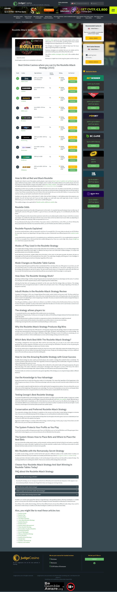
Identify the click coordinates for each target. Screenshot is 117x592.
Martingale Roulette (23, 530)
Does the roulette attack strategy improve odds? (28, 494)
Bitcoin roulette (50, 202)
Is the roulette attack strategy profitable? (26, 477)
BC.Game (23, 120)
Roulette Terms (22, 523)
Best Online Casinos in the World (38, 17)
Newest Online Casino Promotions (48, 17)
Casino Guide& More (68, 16)
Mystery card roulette (24, 542)
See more (72, 78)
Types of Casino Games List (28, 17)
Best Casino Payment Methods (79, 17)
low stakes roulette (51, 184)
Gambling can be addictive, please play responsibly (58, 579)
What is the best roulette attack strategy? (26, 487)
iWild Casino (24, 111)
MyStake (23, 130)
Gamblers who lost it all (24, 540)
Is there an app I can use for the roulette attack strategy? (30, 491)
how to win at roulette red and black (63, 181)
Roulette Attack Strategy (25, 537)
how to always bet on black (49, 186)
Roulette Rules (22, 517)
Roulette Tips (21, 515)
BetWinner (24, 160)
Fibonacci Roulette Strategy (25, 534)
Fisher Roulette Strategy (24, 527)
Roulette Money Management (26, 525)
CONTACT (94, 559)
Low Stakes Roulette (23, 518)
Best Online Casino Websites (18, 17)
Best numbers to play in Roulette (27, 529)
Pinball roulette (40, 202)
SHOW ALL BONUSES (93, 62)
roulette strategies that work (59, 54)
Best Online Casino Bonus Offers (88, 17)
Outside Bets (21, 539)
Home (14, 22)
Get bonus (72, 81)
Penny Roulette (22, 535)
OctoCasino (24, 150)
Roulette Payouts (22, 522)
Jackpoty (23, 101)
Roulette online (49, 40)
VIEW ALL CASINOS (93, 38)
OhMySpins (24, 170)
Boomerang (24, 140)
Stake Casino (24, 81)
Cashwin (23, 91)
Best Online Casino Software (98, 17)
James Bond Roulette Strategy (26, 520)
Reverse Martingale (23, 532)
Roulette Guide (22, 513)
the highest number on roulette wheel (66, 455)
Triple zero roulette (61, 399)
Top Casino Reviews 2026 (58, 17)
